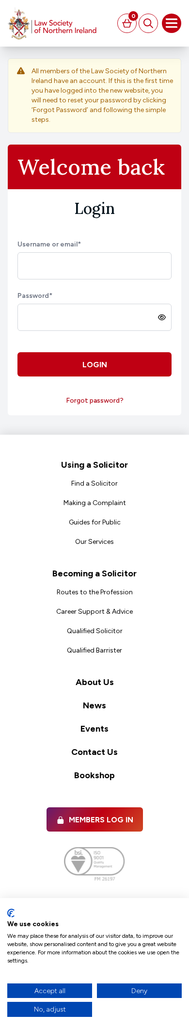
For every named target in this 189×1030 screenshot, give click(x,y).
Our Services (94, 542)
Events (94, 728)
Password (34, 296)
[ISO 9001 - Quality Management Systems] (94, 864)
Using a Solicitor (94, 464)
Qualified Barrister (94, 650)
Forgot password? (95, 400)
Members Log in (101, 819)
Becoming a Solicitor (94, 573)
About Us (95, 682)
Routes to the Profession (95, 592)
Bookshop (94, 775)
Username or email (49, 244)
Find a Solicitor (94, 483)
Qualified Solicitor (95, 631)
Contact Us (94, 752)
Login (94, 364)
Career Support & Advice (94, 611)
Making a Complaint (94, 503)
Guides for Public (95, 522)
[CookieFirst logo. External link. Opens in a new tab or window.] (11, 913)
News (94, 705)
